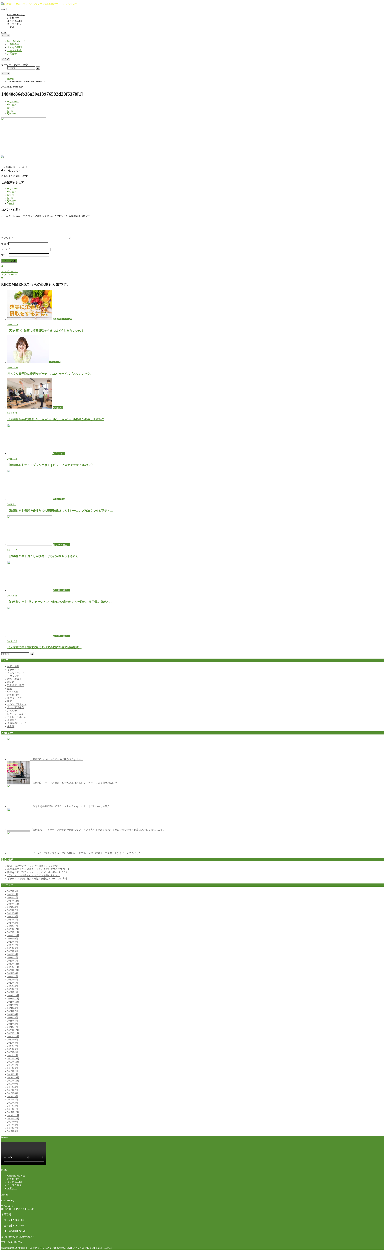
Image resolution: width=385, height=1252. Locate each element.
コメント (7, 238)
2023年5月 (12, 951)
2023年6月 (12, 948)
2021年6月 (12, 1014)
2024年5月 (12, 916)
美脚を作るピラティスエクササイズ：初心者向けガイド (37, 872)
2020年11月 (13, 1033)
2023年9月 (12, 938)
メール (5, 249)
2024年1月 (12, 926)
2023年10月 (13, 935)
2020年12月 (13, 1030)
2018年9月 (12, 1084)
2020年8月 (12, 1043)
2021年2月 (12, 1024)
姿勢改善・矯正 (15, 685)
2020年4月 (12, 1052)
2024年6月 (12, 913)
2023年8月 (12, 941)
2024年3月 (12, 919)
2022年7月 (12, 976)
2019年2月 (12, 1071)
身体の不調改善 (15, 707)
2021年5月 (12, 1017)
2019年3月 (12, 1068)
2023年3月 (12, 954)
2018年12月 (13, 1077)
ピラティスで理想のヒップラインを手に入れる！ (33, 875)
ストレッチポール (16, 717)
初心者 (10, 682)
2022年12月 (13, 964)
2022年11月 (13, 967)
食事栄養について (16, 723)
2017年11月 (13, 1115)
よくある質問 (14, 21)
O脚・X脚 (12, 691)
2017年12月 (13, 1112)
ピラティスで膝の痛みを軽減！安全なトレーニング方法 (37, 878)
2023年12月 (13, 929)
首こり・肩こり (15, 672)
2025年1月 (12, 897)
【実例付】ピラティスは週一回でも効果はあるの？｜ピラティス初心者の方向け (73, 783)
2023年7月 (12, 945)
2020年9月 (12, 1039)
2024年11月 (13, 904)
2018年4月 (12, 1099)
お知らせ (12, 710)
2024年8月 (12, 907)
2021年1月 (12, 1027)
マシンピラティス (16, 704)
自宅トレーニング (16, 714)
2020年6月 (12, 1049)
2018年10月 (13, 1080)
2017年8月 (12, 1125)
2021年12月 (13, 995)
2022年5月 (12, 983)
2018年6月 (12, 1093)
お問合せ (12, 27)
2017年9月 (12, 1121)
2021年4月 (12, 1020)
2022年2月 (12, 989)
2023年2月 (12, 957)
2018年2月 (12, 1106)
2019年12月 (13, 1058)
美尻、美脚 (13, 666)
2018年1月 (12, 1109)
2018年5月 (12, 1096)
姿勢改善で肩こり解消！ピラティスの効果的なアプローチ (38, 869)
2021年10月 (13, 1001)
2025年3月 (12, 891)
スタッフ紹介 (14, 676)
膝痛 (9, 701)
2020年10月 (13, 1036)
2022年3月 (12, 986)
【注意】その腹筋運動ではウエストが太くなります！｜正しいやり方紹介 (70, 806)
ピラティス (13, 669)
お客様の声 (13, 17)
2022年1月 (12, 992)
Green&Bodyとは (16, 14)
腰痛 (9, 688)
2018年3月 (12, 1102)
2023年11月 (13, 932)
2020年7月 (12, 1046)
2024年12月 (13, 900)
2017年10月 (13, 1118)
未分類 (10, 726)
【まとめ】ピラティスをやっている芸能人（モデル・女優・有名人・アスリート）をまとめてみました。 (86, 853)
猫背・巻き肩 (14, 679)
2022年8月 (12, 973)
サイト (4, 254)
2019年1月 (12, 1074)
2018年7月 (12, 1090)
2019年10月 (13, 1061)
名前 (4, 243)
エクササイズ (14, 698)
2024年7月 (12, 910)
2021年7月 (12, 1011)
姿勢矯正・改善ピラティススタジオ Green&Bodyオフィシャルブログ (55, 1248)
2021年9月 (12, 1005)
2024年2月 (12, 923)
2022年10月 (13, 970)
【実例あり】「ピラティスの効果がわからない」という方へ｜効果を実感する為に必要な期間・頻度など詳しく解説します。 (97, 829)
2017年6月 (12, 1131)
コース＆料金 (14, 24)
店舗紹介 (12, 720)
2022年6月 (12, 979)
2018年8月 (12, 1087)
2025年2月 (12, 894)
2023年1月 (12, 960)
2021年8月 (12, 1008)
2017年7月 (12, 1128)
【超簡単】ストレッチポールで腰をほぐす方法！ (56, 759)
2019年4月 (12, 1065)
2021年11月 (13, 998)
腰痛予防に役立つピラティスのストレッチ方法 (32, 866)
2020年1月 (12, 1055)
